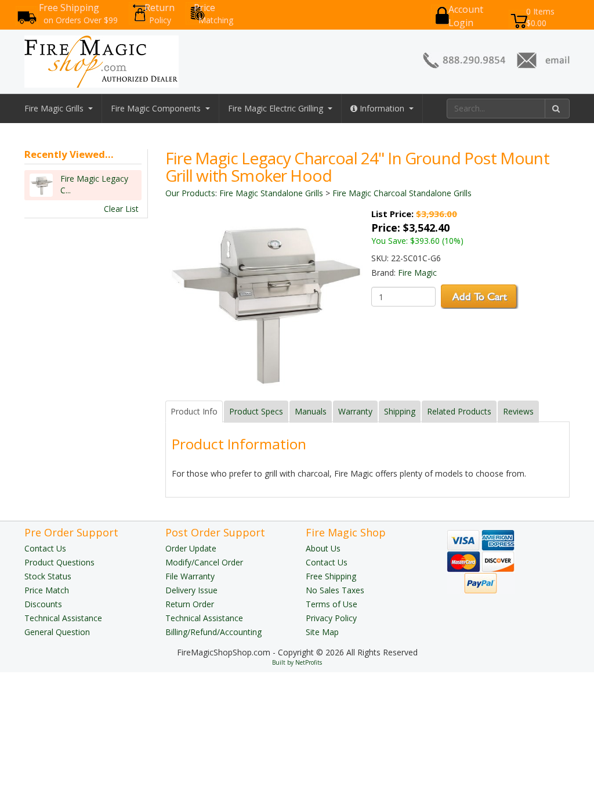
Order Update (190, 548)
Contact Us (45, 548)
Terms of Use (331, 604)
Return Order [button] (189, 604)
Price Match (46, 590)
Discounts (43, 604)
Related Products (459, 411)
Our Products (190, 193)
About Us (323, 548)
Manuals (311, 411)
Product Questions (59, 562)
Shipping (399, 411)
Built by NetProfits (297, 662)
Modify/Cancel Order (204, 562)
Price (213, 13)
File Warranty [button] (190, 576)
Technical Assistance (63, 617)
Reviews (518, 411)
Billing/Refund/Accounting (213, 631)
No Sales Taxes (335, 590)
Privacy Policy (331, 617)
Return (159, 13)
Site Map (322, 631)
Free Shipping (78, 13)
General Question (57, 631)
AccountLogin (465, 16)
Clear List (121, 208)
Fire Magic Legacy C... (94, 184)
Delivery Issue (191, 590)
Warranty (355, 411)
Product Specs (256, 411)
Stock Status (47, 576)
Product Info (194, 411)
